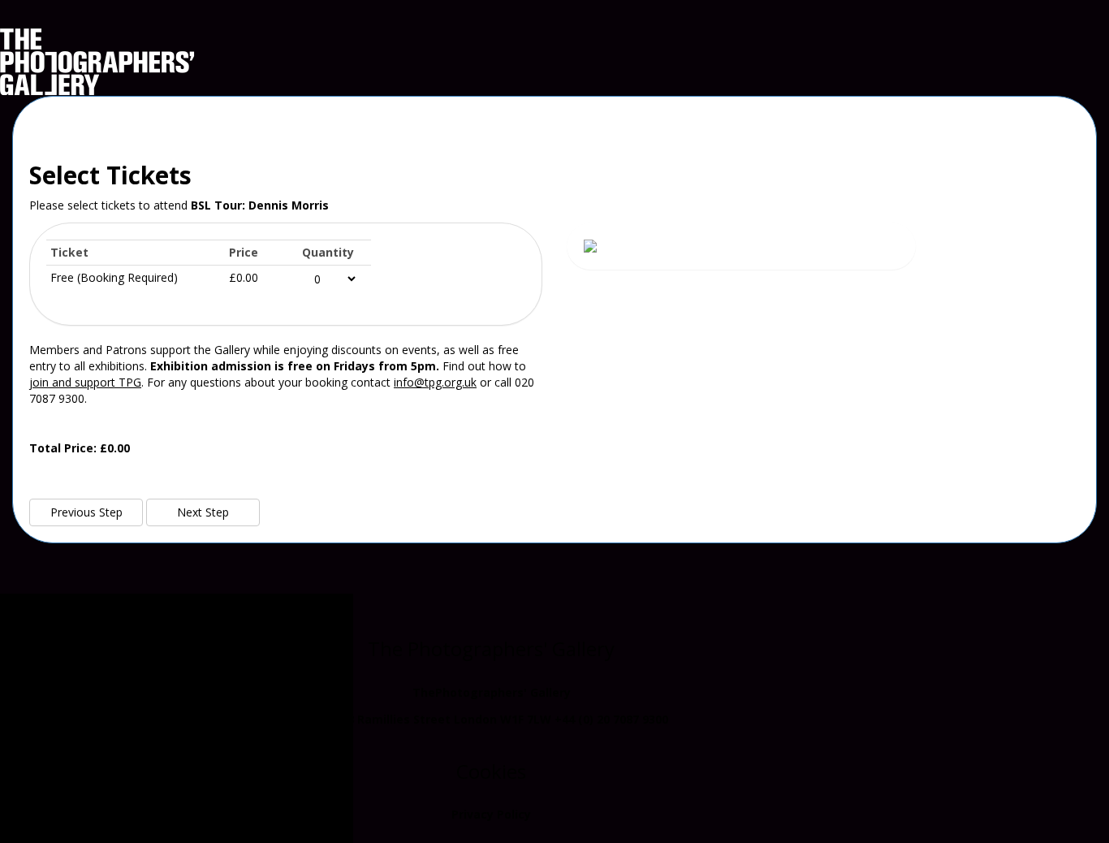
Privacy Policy (491, 814)
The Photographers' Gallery (491, 648)
